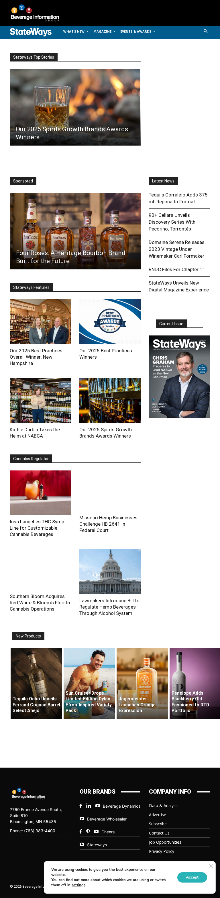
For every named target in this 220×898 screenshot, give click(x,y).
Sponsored (23, 181)
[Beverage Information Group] (39, 13)
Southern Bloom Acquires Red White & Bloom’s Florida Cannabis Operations (40, 602)
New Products (28, 636)
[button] (206, 31)
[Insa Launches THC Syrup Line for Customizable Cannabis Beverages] (40, 492)
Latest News (163, 181)
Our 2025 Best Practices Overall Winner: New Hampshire (36, 357)
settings (78, 885)
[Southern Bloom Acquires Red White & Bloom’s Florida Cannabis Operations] (40, 569)
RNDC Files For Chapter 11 (177, 269)
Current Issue (171, 323)
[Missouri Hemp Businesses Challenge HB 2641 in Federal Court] (110, 490)
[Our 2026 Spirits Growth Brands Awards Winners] (74, 107)
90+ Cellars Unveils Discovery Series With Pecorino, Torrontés (172, 222)
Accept (192, 877)
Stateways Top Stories (33, 57)
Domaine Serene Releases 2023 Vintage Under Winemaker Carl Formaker (177, 249)
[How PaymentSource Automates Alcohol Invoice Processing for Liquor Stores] (76, 231)
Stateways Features (31, 287)
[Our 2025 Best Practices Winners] (110, 321)
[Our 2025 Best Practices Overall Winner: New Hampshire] (40, 321)
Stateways (97, 844)
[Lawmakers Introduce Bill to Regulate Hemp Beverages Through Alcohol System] (110, 571)
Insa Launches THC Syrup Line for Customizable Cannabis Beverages (37, 528)
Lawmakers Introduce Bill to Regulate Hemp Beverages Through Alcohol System (109, 607)
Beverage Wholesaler (107, 818)
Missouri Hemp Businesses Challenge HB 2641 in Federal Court (108, 524)
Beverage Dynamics (121, 806)
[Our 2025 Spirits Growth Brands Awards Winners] (110, 400)
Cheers (108, 831)
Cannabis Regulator (31, 458)
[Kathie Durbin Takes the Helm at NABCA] (40, 400)
